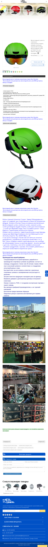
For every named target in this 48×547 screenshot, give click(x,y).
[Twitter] (7, 515)
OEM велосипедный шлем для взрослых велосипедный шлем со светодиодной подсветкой (39, 491)
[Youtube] (9, 515)
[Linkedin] (5, 515)
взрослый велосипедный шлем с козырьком (12, 449)
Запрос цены (37, 62)
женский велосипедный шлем (9, 447)
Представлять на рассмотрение (12, 473)
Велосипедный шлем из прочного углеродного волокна (24, 491)
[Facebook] (3, 515)
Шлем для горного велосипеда (10, 445)
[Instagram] (11, 515)
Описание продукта (8, 76)
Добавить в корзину (37, 65)
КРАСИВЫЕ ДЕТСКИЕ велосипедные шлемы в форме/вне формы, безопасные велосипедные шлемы (8, 491)
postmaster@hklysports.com (22, 535)
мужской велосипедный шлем (25, 445)
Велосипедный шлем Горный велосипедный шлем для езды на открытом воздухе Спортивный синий (16, 491)
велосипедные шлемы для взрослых (25, 447)
